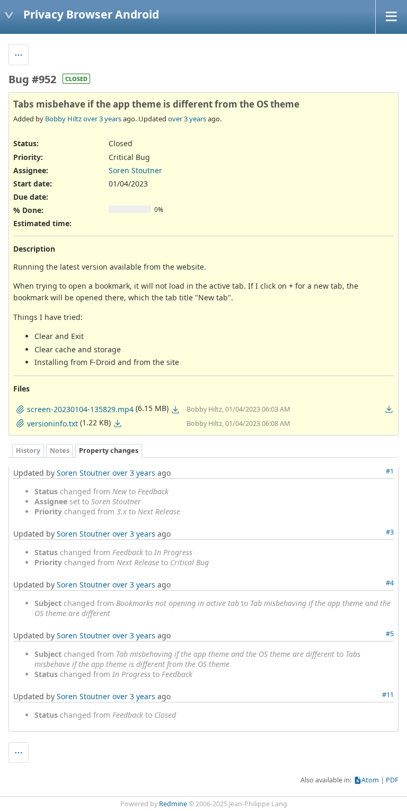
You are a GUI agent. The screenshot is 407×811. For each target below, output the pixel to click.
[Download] (175, 409)
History (28, 450)
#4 (390, 582)
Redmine (173, 803)
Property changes (108, 450)
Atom (370, 780)
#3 (390, 532)
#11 (388, 694)
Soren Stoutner (135, 170)
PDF (392, 780)
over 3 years (102, 118)
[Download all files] (389, 409)
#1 (390, 471)
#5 (390, 633)
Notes (59, 450)
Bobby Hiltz (63, 118)
